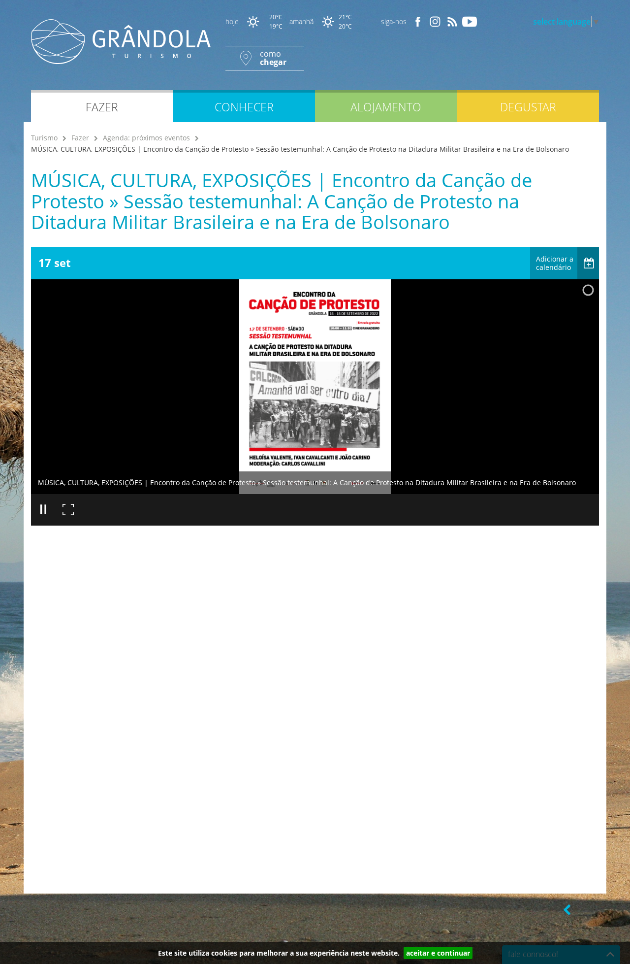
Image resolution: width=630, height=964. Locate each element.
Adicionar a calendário (554, 263)
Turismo (44, 137)
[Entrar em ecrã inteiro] (68, 510)
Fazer (80, 137)
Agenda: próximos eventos (146, 137)
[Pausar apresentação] (43, 510)
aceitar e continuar (438, 953)
